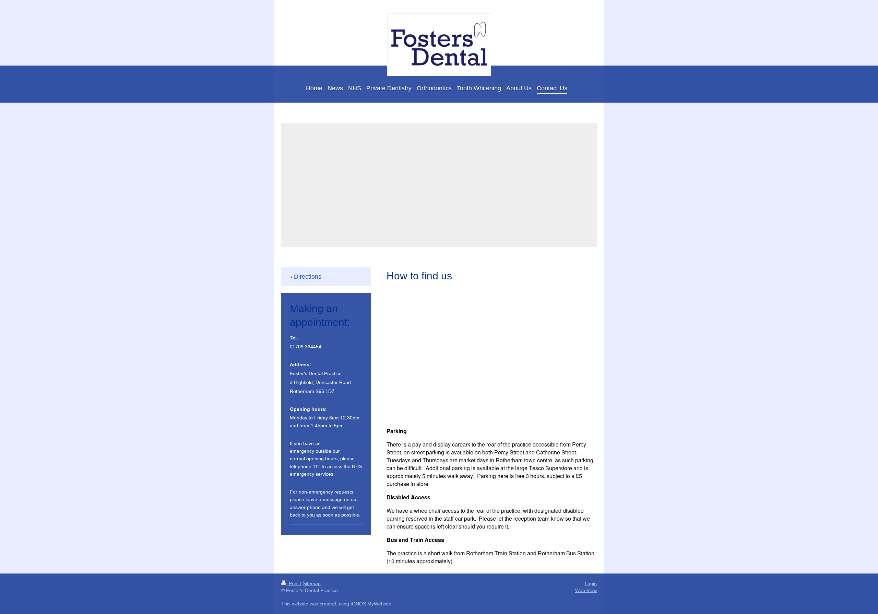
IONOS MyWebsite (371, 603)
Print (293, 583)
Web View (586, 590)
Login (591, 583)
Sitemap (312, 583)
